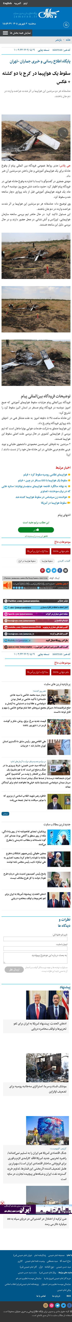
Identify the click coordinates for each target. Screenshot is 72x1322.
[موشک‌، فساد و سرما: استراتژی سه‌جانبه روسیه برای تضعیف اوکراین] (36, 1067)
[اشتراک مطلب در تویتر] (54, 570)
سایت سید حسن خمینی (27, 1273)
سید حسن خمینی (63, 1267)
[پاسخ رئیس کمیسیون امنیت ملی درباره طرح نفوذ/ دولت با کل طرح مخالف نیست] (58, 879)
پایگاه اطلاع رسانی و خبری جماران (28, 1311)
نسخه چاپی (43, 50)
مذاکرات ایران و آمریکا (37, 551)
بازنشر (58, 39)
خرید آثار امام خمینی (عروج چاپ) (57, 1278)
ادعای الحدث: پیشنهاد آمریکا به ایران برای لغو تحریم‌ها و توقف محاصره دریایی (25, 896)
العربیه (17, 3)
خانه (68, 39)
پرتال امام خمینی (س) (47, 1273)
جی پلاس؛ (64, 165)
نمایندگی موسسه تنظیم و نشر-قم (28, 1278)
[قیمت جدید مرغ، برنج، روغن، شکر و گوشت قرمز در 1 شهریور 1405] (58, 727)
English (7, 3)
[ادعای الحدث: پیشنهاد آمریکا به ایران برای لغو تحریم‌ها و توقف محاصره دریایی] (58, 900)
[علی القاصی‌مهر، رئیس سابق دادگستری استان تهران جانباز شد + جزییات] (58, 747)
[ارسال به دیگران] (65, 570)
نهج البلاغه (49, 1267)
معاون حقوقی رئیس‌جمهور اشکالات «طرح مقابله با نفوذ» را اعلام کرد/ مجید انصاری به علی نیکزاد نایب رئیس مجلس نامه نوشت (25, 857)
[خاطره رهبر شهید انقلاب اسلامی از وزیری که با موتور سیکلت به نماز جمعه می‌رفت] (58, 801)
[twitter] (63, 1305)
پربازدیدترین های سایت (57, 684)
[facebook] (69, 1305)
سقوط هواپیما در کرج (27, 561)
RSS (69, 1296)
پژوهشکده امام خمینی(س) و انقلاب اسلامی (22, 1284)
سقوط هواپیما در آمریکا (54, 503)
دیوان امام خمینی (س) (22, 1255)
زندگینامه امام (40, 1255)
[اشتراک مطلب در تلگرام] (48, 570)
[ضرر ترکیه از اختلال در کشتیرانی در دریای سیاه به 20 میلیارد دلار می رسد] (36, 1200)
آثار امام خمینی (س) (28, 1267)
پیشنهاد (65, 987)
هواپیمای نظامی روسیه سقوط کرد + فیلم (45, 474)
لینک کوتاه (54, 578)
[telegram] (57, 1305)
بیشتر (5, 814)
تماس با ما (41, 1296)
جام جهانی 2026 (61, 551)
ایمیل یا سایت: (61, 944)
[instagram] (45, 1305)
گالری (20, 1261)
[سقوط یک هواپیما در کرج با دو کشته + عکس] (36, 137)
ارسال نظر (14, 969)
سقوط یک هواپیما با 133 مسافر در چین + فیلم (43, 480)
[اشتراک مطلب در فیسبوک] (59, 570)
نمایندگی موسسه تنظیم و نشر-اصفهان (56, 1284)
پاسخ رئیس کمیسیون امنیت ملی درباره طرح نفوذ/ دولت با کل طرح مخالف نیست (25, 876)
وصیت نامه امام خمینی (35, 1261)
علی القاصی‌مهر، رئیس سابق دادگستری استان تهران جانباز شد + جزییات (24, 743)
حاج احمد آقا (65, 1261)
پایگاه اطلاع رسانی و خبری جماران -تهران (40, 61)
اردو (25, 3)
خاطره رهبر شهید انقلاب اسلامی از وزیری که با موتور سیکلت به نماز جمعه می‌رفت (24, 798)
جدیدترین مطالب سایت (57, 824)
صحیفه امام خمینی (56, 1255)
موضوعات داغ (62, 542)
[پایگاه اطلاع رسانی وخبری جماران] (36, 13)
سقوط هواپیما (47, 561)
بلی (34, 530)
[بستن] (2, 1203)
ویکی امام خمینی (64, 1290)
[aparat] (51, 1305)
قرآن (40, 1267)
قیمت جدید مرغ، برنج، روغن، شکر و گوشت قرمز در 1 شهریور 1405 (24, 723)
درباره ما (56, 1296)
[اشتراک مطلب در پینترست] (42, 570)
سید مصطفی (52, 1261)
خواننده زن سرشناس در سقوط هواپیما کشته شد (42, 497)
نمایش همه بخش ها (20, 32)
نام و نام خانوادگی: (59, 935)
